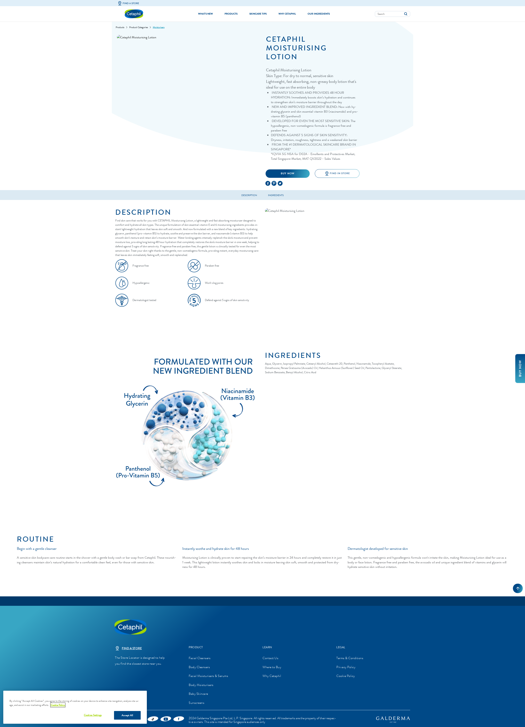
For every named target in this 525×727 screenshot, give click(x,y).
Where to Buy (271, 667)
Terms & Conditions (349, 658)
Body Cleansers (199, 667)
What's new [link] (205, 14)
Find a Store (131, 3)
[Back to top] (518, 588)
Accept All (127, 715)
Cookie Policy (345, 675)
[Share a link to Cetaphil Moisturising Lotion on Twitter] (281, 182)
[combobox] (392, 14)
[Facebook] (178, 718)
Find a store (132, 648)
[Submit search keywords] (405, 13)
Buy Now (287, 173)
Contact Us (270, 658)
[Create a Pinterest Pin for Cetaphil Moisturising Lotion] (275, 182)
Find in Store (340, 173)
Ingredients (276, 195)
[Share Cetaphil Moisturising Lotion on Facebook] (268, 182)
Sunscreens (196, 702)
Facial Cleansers (199, 658)
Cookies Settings (93, 715)
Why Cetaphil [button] (287, 14)
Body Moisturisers (201, 684)
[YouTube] (165, 718)
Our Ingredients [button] (319, 14)
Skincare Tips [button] (258, 14)
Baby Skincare (198, 693)
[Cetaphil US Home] (134, 13)
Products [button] (231, 14)
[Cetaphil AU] (145, 626)
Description (249, 195)
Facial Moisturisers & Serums (208, 675)
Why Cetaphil (271, 675)
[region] (75, 707)
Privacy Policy (345, 667)
